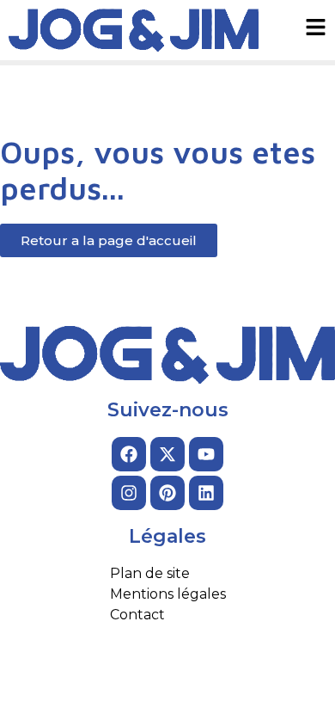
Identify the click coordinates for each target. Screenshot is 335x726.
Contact (137, 614)
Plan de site (150, 573)
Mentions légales (168, 594)
